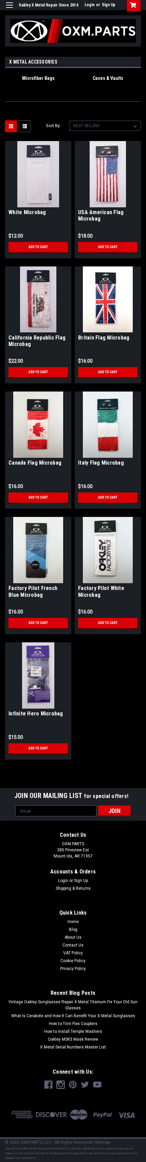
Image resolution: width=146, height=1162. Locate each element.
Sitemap (102, 1142)
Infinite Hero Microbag (35, 713)
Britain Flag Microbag (103, 337)
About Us (73, 937)
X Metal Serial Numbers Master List (73, 1047)
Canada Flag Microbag (34, 462)
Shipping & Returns (73, 888)
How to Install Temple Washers (73, 1031)
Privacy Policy (73, 968)
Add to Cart (38, 247)
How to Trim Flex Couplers (73, 1023)
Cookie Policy (73, 960)
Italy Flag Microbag (101, 462)
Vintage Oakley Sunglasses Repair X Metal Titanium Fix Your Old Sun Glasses (73, 1005)
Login (89, 4)
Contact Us (73, 945)
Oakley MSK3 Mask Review (73, 1039)
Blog (73, 929)
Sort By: (53, 125)
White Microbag (27, 212)
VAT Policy (73, 953)
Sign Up (108, 4)
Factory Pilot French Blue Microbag (32, 591)
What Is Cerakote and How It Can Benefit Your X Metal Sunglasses (73, 1015)
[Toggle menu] (9, 9)
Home (73, 921)
